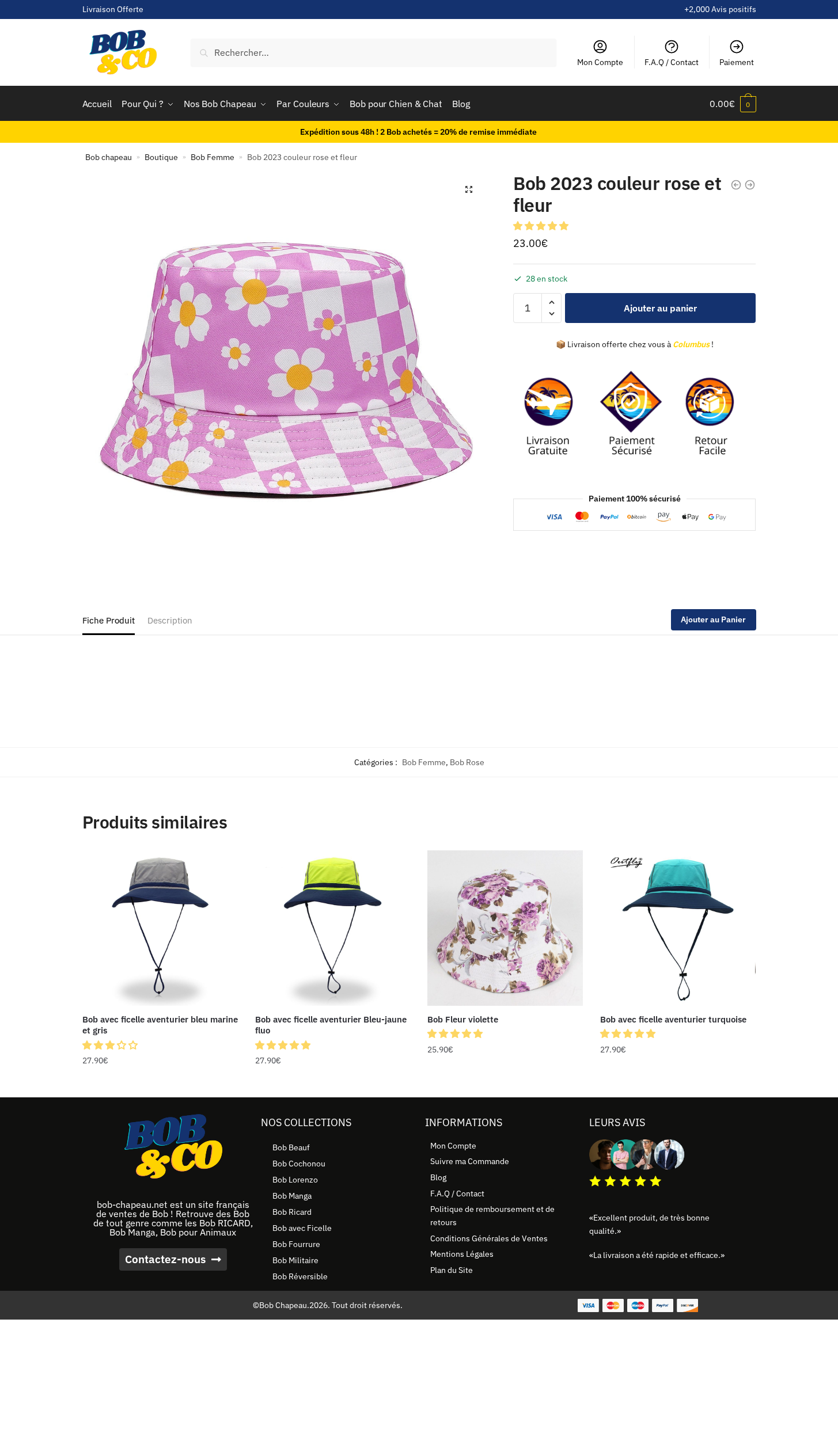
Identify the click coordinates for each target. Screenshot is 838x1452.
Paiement (736, 62)
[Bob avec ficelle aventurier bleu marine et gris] (160, 928)
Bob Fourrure (296, 1244)
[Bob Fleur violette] (505, 928)
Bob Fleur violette (462, 1019)
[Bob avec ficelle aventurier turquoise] (678, 928)
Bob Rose (467, 762)
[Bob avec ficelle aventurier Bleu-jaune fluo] (333, 928)
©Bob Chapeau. (281, 1305)
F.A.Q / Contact (671, 62)
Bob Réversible (300, 1276)
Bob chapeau (108, 157)
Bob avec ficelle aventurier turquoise (673, 1019)
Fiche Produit (108, 620)
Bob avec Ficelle (302, 1228)
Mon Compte (600, 62)
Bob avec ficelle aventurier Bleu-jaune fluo (331, 1025)
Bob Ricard (292, 1212)
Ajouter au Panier (713, 619)
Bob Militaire (295, 1260)
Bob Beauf (291, 1147)
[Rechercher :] (373, 52)
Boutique (161, 157)
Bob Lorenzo (295, 1179)
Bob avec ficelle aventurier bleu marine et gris (160, 1025)
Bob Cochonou (298, 1163)
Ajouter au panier (660, 308)
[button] (469, 189)
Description (169, 620)
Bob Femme (212, 157)
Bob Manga (292, 1196)
